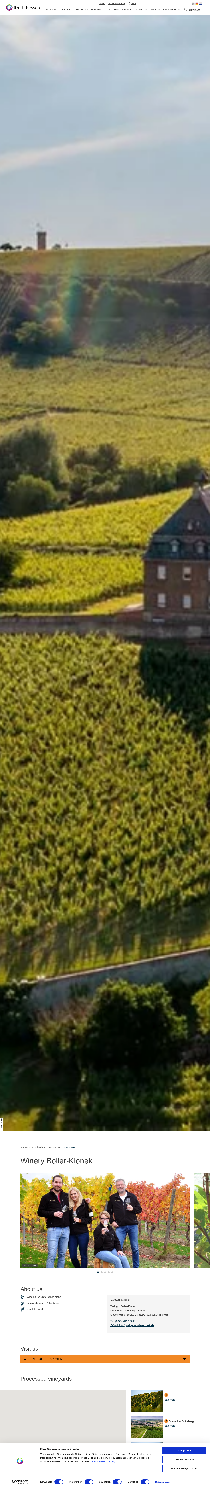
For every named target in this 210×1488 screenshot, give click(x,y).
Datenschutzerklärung (102, 1461)
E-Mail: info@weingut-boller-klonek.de (132, 1325)
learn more (168, 1402)
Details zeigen (162, 1482)
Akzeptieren (184, 1450)
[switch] (89, 1481)
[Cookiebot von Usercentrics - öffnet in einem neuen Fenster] (19, 1482)
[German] (196, 3)
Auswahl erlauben (184, 1459)
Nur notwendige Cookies (184, 1468)
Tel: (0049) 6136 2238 (122, 1321)
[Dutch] (200, 3)
